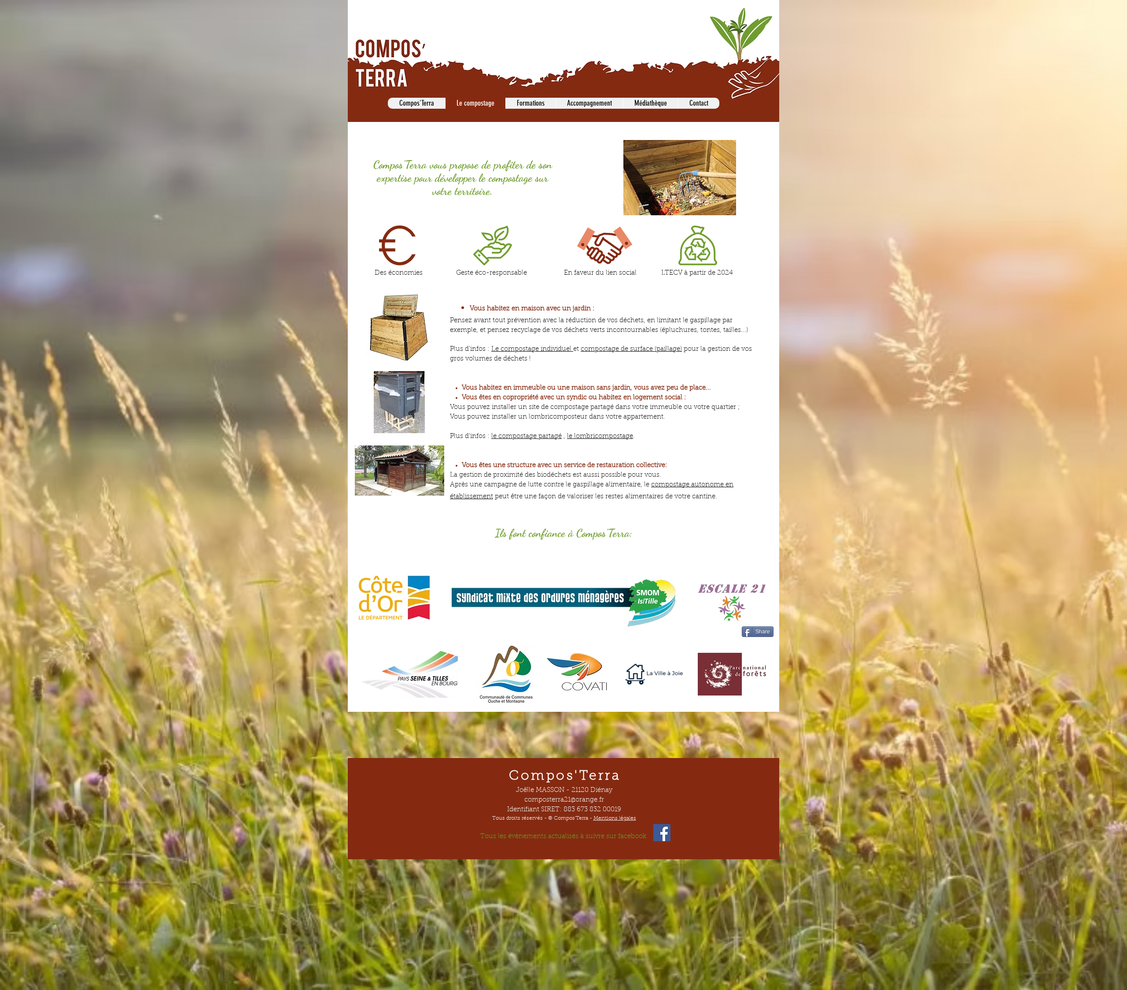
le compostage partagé (526, 436)
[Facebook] (661, 832)
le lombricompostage (600, 436)
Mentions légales (614, 818)
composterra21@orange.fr (564, 800)
